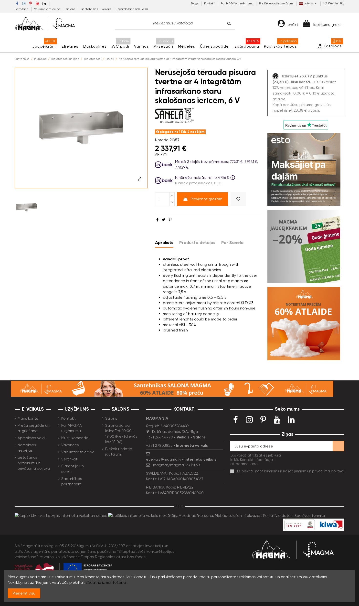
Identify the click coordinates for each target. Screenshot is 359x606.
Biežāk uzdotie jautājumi (276, 3)
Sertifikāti (69, 459)
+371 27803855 (159, 445)
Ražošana (22, 9)
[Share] (157, 219)
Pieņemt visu (24, 593)
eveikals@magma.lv (163, 459)
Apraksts (164, 242)
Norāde (162, 140)
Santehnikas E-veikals (96, 9)
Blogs (195, 3)
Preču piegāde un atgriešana (34, 428)
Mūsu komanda (74, 438)
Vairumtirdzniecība (47, 9)
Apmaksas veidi (31, 438)
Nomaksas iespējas (27, 448)
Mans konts (28, 418)
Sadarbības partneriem (71, 481)
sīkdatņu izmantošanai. (106, 582)
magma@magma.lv (170, 465)
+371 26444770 (159, 437)
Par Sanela (232, 242)
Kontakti (210, 3)
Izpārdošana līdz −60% (132, 9)
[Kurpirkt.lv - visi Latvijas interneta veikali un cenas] (61, 515)
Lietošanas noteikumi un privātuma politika (34, 463)
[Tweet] (163, 219)
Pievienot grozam (206, 199)
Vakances (70, 445)
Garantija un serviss (72, 469)
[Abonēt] (338, 446)
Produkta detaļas (197, 242)
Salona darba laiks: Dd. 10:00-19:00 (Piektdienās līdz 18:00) (121, 433)
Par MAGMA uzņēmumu (237, 3)
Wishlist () (335, 3)
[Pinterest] (170, 219)
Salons (71, 9)
